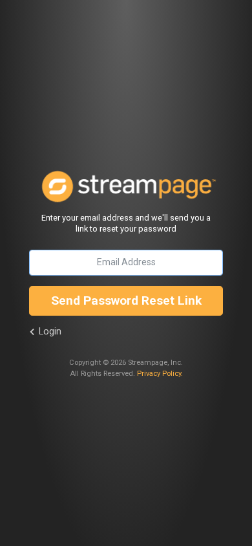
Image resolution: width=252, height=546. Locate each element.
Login (50, 331)
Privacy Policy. (160, 373)
